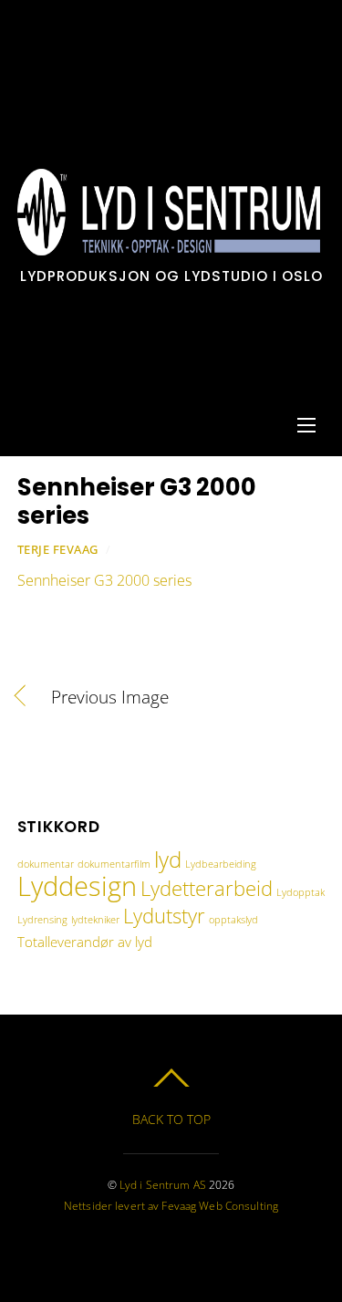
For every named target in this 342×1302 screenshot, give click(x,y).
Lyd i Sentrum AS (162, 1185)
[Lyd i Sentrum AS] (169, 246)
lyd (167, 859)
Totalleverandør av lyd (84, 941)
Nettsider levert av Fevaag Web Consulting (171, 1205)
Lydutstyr (164, 915)
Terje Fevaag (57, 549)
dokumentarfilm (114, 864)
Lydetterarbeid (206, 887)
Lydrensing (42, 919)
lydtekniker (95, 919)
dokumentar (45, 864)
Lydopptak (300, 892)
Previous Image (110, 697)
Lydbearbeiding (220, 864)
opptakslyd (233, 919)
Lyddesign (77, 886)
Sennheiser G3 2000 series (136, 501)
